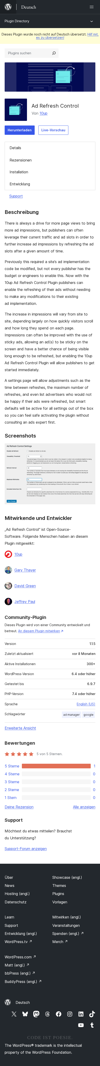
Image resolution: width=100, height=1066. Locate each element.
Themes (59, 885)
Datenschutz (16, 902)
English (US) (86, 704)
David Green (25, 585)
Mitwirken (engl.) (66, 917)
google (88, 714)
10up (43, 113)
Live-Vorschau (53, 130)
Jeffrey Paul (24, 601)
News (9, 885)
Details (15, 147)
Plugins (58, 893)
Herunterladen (20, 130)
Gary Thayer (25, 570)
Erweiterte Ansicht (20, 728)
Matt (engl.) (17, 965)
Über (9, 877)
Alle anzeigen (84, 807)
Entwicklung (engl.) (21, 933)
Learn (9, 917)
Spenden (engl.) (68, 933)
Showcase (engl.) (67, 877)
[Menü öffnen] (92, 7)
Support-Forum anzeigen (26, 848)
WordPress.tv (18, 941)
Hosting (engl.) (17, 893)
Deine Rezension (19, 807)
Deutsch (23, 1002)
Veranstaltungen (66, 925)
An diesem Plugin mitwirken (39, 631)
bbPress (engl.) (20, 973)
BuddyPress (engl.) (23, 981)
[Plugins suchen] (54, 53)
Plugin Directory (17, 21)
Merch (60, 941)
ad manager (71, 714)
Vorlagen (59, 902)
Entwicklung (20, 184)
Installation (19, 172)
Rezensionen (21, 160)
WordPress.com (20, 957)
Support (16, 196)
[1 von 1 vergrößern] (89, 449)
